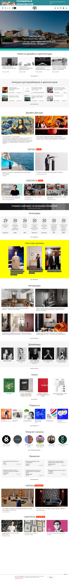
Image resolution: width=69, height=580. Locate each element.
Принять (51, 577)
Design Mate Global (29, 199)
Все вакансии (34, 479)
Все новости (34, 76)
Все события (34, 237)
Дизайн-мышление (40, 510)
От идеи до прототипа (41, 174)
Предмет (4, 175)
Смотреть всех (34, 368)
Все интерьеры (34, 338)
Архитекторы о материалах (8, 199)
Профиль (49, 534)
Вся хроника (34, 279)
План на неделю (5, 511)
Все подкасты (34, 425)
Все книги (34, 399)
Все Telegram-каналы (34, 450)
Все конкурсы (34, 104)
